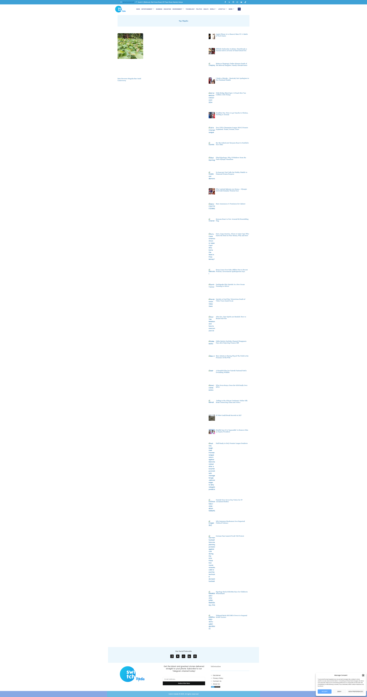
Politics (199, 9)
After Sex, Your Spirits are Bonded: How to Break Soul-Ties (231, 317)
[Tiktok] (245, 2)
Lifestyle (221, 9)
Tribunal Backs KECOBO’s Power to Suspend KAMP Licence (231, 616)
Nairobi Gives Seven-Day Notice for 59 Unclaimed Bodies (229, 500)
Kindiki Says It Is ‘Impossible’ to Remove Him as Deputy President (232, 431)
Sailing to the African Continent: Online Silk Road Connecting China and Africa (231, 401)
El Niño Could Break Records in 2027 (229, 415)
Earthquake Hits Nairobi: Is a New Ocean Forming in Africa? (230, 285)
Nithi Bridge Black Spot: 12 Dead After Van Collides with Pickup (231, 94)
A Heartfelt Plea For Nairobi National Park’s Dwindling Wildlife (231, 371)
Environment (177, 9)
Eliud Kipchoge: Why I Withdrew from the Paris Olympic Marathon (231, 158)
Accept (325, 691)
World (212, 9)
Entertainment (146, 9)
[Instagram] (233, 2)
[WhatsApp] (237, 2)
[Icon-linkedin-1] (189, 656)
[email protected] (128, 2)
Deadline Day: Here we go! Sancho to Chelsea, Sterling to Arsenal (232, 113)
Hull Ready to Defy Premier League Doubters (232, 443)
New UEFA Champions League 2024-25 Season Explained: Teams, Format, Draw (232, 128)
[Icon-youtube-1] (183, 656)
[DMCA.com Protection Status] (215, 687)
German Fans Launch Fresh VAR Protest (230, 536)
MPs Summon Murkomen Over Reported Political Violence (230, 522)
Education (167, 9)
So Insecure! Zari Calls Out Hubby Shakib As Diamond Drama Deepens (231, 173)
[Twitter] (229, 2)
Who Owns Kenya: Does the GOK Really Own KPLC (231, 386)
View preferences (355, 691)
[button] (363, 675)
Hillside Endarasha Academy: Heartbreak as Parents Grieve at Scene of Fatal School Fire (231, 49)
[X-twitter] (177, 656)
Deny (339, 691)
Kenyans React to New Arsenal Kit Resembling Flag (232, 220)
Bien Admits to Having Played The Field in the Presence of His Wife (232, 357)
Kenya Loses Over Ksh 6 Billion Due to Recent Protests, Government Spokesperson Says (232, 270)
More (230, 9)
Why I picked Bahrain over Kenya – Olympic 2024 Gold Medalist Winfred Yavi (231, 190)
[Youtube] (241, 2)
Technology (190, 9)
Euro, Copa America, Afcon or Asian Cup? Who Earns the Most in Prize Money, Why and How (232, 234)
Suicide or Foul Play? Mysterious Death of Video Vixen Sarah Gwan (230, 300)
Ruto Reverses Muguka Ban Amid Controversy (129, 79)
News (138, 9)
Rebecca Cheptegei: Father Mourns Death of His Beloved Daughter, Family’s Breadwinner (231, 64)
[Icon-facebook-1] (172, 656)
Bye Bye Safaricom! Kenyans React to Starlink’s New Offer (232, 143)
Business (159, 9)
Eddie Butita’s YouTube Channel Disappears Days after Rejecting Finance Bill (231, 342)
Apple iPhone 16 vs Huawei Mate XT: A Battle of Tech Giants (232, 35)
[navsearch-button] (239, 9)
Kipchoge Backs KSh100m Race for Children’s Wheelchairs (232, 592)
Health (205, 9)
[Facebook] (225, 2)
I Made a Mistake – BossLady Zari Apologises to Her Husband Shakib (232, 79)
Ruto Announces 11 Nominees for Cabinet (230, 204)
